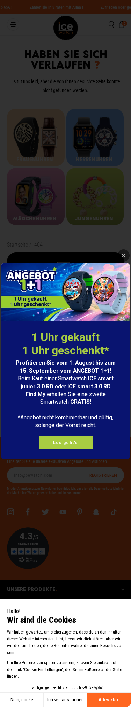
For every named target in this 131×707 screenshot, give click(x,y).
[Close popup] (123, 255)
